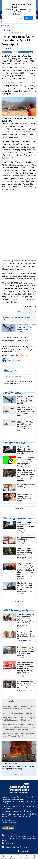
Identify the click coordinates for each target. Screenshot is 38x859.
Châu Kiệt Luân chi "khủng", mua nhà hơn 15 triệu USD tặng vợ (24, 497)
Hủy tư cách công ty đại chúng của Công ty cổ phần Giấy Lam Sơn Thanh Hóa (25, 650)
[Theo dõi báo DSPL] (19, 52)
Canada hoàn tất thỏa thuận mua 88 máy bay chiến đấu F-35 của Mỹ (26, 328)
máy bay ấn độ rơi (8, 340)
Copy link (11, 858)
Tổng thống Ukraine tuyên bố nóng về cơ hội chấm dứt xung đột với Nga (25, 551)
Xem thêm (18, 508)
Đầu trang (22, 851)
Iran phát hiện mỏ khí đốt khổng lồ (26, 486)
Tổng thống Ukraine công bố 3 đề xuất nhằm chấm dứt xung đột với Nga (25, 450)
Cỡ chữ (19, 858)
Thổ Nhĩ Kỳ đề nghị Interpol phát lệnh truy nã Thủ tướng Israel (24, 586)
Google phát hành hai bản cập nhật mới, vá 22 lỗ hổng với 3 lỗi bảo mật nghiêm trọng (26, 461)
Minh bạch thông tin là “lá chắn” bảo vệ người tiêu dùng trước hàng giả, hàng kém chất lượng (25, 618)
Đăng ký (28, 18)
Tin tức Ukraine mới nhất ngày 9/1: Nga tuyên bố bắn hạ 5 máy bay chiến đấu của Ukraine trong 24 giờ (25, 425)
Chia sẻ (34, 858)
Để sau (19, 18)
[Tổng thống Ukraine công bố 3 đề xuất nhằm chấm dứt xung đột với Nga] (9, 449)
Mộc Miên (8, 48)
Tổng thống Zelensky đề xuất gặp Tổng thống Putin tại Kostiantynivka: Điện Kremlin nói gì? (18, 768)
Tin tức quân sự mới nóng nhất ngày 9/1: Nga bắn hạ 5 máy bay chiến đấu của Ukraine (26, 411)
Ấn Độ (9, 337)
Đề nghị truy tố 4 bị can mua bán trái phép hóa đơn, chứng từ (26, 635)
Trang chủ (4, 858)
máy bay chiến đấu (20, 337)
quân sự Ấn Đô (22, 340)
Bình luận (26, 858)
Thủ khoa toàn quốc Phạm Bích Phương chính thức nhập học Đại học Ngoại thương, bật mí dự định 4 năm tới (25, 667)
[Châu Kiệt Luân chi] (9, 497)
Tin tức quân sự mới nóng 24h (18, 318)
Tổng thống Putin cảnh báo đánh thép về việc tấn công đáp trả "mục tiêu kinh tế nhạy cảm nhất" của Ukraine (25, 569)
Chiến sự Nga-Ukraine (10, 763)
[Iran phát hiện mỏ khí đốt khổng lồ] (9, 487)
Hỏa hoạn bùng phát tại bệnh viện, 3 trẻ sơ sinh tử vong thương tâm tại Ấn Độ (26, 684)
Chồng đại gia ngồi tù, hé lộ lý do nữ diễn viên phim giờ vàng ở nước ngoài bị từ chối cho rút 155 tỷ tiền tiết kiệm (26, 475)
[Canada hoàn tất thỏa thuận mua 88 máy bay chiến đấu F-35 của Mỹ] (9, 328)
